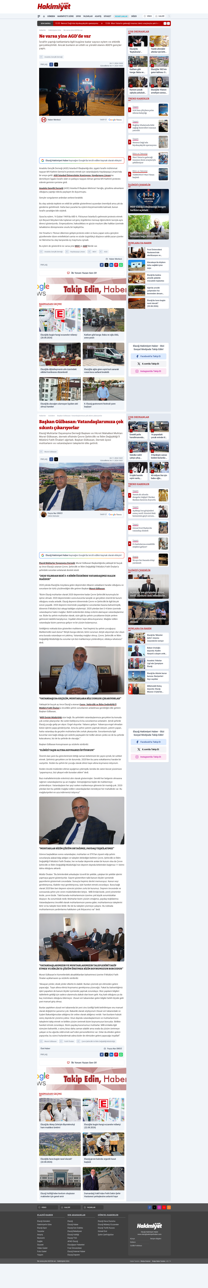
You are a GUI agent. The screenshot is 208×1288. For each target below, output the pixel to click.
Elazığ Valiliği (73, 1234)
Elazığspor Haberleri (76, 1245)
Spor (78, 16)
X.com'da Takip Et (150, 363)
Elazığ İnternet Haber (76, 1251)
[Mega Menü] (39, 16)
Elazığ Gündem (43, 1221)
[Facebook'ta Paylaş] (51, 64)
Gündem (51, 16)
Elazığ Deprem (74, 1255)
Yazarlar (88, 16)
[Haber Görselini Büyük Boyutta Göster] (81, 92)
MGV (94, 252)
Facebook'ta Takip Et (150, 356)
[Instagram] (159, 1207)
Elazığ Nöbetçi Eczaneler (108, 1224)
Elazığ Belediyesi (75, 1231)
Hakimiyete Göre (54, 30)
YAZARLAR (91, 1207)
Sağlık (39, 1241)
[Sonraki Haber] (168, 23)
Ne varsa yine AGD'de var (73, 30)
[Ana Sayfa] (44, 16)
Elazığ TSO (72, 1238)
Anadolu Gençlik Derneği (53, 57)
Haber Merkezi (54, 120)
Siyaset (107, 16)
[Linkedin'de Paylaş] (111, 265)
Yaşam (40, 1255)
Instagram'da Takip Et (150, 371)
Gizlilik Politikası (136, 1246)
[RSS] (169, 1207)
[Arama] (169, 16)
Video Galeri (42, 1248)
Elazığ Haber (73, 1224)
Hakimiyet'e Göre (65, 16)
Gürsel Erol (102, 1231)
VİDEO (149, 16)
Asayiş (98, 16)
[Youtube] (164, 1207)
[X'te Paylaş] (56, 64)
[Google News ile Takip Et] (115, 119)
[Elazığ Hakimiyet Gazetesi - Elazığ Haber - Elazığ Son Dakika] (149, 1226)
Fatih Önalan (69, 1041)
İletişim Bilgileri (155, 1239)
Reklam (133, 1242)
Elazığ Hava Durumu (106, 1221)
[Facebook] (150, 1207)
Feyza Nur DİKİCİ (55, 514)
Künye (132, 1239)
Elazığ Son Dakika (75, 1228)
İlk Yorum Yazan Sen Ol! (84, 273)
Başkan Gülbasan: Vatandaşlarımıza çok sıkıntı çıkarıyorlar (79, 416)
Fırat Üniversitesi (75, 1248)
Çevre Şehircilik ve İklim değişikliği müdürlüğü (98, 1041)
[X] (154, 1207)
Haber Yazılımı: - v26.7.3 (150, 1261)
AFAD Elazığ (73, 1241)
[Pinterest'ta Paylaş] (116, 265)
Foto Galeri (41, 1251)
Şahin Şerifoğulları (106, 1234)
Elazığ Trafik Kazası (106, 1228)
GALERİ (161, 16)
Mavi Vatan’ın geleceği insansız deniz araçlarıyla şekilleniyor (83, 23)
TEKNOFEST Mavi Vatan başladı (135, 23)
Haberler (42, 30)
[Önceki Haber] (165, 23)
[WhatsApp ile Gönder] (121, 265)
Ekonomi (41, 1238)
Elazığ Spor (42, 1228)
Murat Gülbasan (50, 452)
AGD (105, 252)
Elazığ (70, 1221)
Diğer (133, 16)
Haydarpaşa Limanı (77, 252)
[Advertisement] (81, 140)
